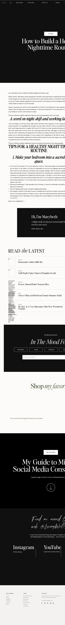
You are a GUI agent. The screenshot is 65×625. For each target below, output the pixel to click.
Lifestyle (50, 33)
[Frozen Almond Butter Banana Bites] (12, 283)
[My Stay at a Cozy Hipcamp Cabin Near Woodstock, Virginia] (12, 306)
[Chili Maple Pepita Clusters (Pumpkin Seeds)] (12, 272)
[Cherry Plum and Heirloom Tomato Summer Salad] (12, 295)
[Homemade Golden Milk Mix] (12, 261)
